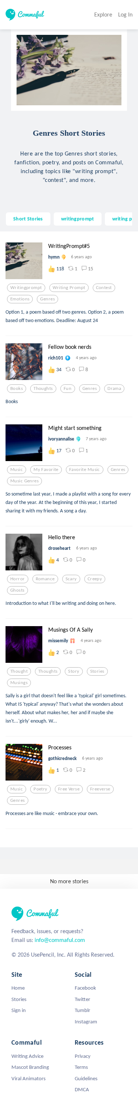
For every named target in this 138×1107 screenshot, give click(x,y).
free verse (68, 789)
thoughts (43, 388)
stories (97, 671)
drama (114, 388)
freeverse (100, 789)
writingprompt (77, 218)
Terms (81, 1067)
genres (47, 299)
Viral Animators (28, 1078)
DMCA (82, 1089)
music (16, 469)
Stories (18, 999)
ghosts (17, 590)
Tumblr (82, 1010)
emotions (19, 299)
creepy (95, 578)
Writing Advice (27, 1056)
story (73, 671)
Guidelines (86, 1078)
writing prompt (69, 287)
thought (19, 671)
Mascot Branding (30, 1067)
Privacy (83, 1056)
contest (104, 287)
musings (19, 682)
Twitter (82, 999)
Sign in (18, 1010)
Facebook (85, 987)
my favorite (46, 469)
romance (45, 578)
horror (17, 578)
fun (67, 388)
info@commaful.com (60, 939)
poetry (40, 789)
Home (18, 987)
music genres (24, 480)
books (16, 388)
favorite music (84, 469)
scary (71, 578)
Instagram (86, 1021)
